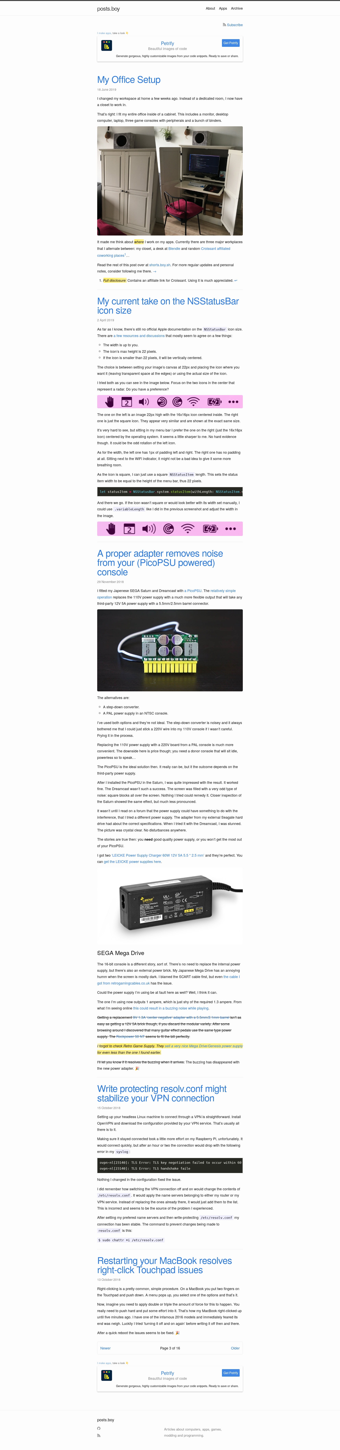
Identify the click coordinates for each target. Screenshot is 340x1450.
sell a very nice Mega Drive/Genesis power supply (204, 1045)
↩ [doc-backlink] (235, 280)
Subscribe (235, 24)
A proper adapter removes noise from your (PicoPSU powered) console (160, 562)
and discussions (152, 335)
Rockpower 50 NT (130, 1036)
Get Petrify (231, 43)
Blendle (174, 248)
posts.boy (108, 8)
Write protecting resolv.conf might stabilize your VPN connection (161, 1092)
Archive (237, 8)
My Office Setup (128, 78)
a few (118, 335)
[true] (99, 1436)
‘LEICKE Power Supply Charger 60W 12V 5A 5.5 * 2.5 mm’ (158, 855)
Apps (223, 8)
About (210, 8)
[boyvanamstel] (99, 1429)
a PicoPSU (192, 590)
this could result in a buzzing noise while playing (170, 1007)
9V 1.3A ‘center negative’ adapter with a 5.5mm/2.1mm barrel (181, 1017)
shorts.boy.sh (159, 264)
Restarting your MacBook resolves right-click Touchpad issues (164, 1264)
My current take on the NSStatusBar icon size (168, 305)
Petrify (167, 43)
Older (235, 1347)
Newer (105, 1347)
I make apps (104, 33)
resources (131, 335)
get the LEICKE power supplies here (132, 861)
